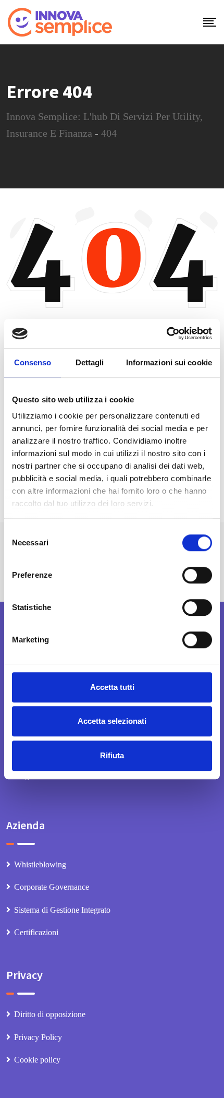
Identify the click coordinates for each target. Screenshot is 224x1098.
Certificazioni (36, 932)
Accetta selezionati (112, 721)
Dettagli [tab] (90, 362)
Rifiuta (112, 755)
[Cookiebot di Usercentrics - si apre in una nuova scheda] (166, 333)
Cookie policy (37, 1059)
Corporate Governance (51, 886)
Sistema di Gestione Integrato (62, 909)
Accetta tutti (112, 687)
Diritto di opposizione (49, 1014)
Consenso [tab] (33, 362)
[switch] (197, 575)
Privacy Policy (38, 1037)
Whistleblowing (40, 864)
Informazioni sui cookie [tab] (169, 362)
